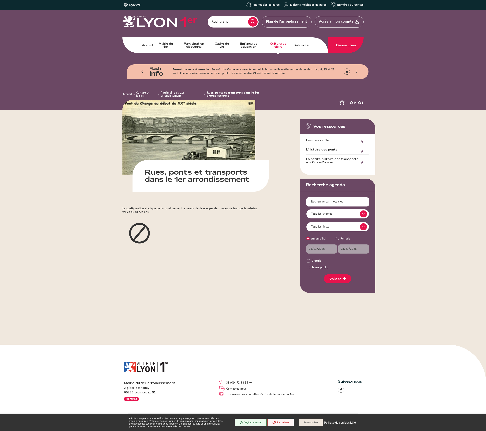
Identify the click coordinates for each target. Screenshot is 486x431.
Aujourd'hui (318, 238)
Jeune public (320, 267)
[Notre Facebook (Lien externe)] (341, 390)
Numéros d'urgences (350, 5)
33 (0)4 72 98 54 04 (239, 382)
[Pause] (347, 72)
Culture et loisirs (278, 45)
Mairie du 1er (166, 45)
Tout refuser (283, 422)
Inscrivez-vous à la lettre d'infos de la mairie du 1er (260, 394)
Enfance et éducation (248, 45)
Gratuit (316, 261)
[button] (142, 71)
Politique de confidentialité (340, 422)
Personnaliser (311, 422)
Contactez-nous (236, 389)
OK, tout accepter (253, 422)
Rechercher (220, 21)
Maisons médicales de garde (308, 5)
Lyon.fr (134, 4)
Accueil (147, 45)
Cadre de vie (222, 45)
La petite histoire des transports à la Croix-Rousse (332, 161)
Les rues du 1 (317, 140)
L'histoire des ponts (321, 149)
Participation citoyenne (194, 45)
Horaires (131, 398)
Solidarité (301, 45)
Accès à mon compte (336, 21)
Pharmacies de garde (266, 5)
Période (345, 238)
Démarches (346, 45)
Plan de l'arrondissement (286, 21)
